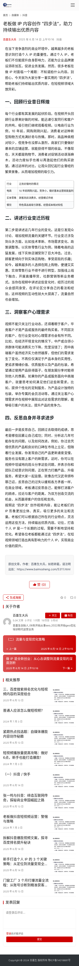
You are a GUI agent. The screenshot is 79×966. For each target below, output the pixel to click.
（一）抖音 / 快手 (16, 774)
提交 (39, 939)
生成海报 (15, 597)
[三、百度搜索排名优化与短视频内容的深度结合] (64, 694)
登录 (8, 933)
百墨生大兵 (9, 39)
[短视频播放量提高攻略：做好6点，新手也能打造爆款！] (64, 758)
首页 (5, 15)
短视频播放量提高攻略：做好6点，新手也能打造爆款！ (25, 755)
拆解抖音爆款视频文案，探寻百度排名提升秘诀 (25, 840)
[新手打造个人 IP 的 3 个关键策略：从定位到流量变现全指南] (64, 864)
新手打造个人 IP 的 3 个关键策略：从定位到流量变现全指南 (25, 861)
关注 (54, 615)
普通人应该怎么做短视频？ (23, 711)
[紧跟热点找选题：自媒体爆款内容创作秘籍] (64, 736)
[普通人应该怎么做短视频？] (64, 715)
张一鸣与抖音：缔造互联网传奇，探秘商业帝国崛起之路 (25, 797)
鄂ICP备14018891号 (59, 960)
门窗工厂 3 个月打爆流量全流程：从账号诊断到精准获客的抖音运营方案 (26, 883)
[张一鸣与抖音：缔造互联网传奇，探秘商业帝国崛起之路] (64, 800)
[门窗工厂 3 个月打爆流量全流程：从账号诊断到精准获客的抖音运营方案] (64, 885)
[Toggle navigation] (72, 5)
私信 (70, 615)
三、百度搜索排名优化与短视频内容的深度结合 (25, 691)
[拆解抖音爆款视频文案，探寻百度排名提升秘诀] (64, 843)
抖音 (59, 39)
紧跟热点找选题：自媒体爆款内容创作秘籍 (25, 734)
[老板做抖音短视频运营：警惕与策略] (64, 821)
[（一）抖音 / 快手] (64, 779)
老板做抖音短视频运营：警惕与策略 (25, 819)
